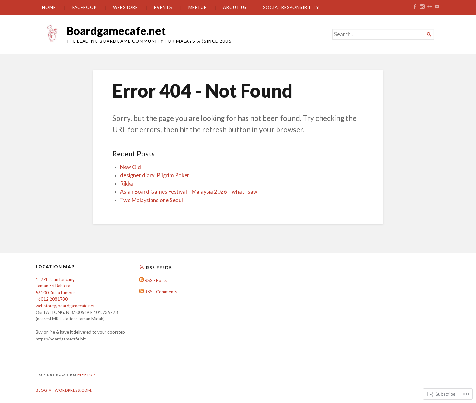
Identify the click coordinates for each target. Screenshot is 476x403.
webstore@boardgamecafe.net (65, 305)
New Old (130, 167)
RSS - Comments (161, 291)
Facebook (84, 7)
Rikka (126, 183)
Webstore (125, 7)
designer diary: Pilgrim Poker (154, 175)
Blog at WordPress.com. (64, 390)
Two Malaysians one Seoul (151, 200)
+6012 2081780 (52, 299)
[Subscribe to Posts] (141, 280)
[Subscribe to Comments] (141, 291)
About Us (235, 7)
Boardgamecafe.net (116, 30)
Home (49, 7)
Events (163, 7)
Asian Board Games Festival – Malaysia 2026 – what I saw (188, 192)
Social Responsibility (291, 7)
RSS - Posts (156, 280)
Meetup (197, 7)
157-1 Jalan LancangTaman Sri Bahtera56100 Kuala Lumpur (55, 286)
